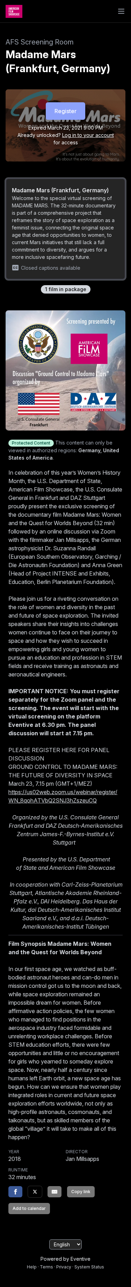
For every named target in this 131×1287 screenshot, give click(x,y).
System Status (89, 1266)
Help (32, 1266)
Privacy (63, 1266)
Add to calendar (29, 1208)
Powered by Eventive (65, 1259)
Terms (46, 1266)
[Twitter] (35, 1191)
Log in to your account (88, 135)
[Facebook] (15, 1191)
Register (65, 111)
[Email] (54, 1191)
